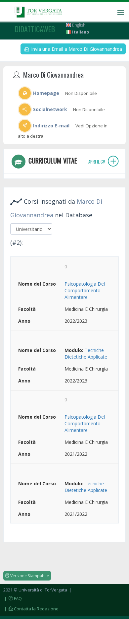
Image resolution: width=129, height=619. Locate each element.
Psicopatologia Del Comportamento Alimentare (84, 290)
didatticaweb (35, 29)
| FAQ (12, 598)
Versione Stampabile (29, 576)
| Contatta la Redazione (31, 609)
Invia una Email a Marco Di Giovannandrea (76, 49)
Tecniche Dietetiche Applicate (85, 353)
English (78, 25)
